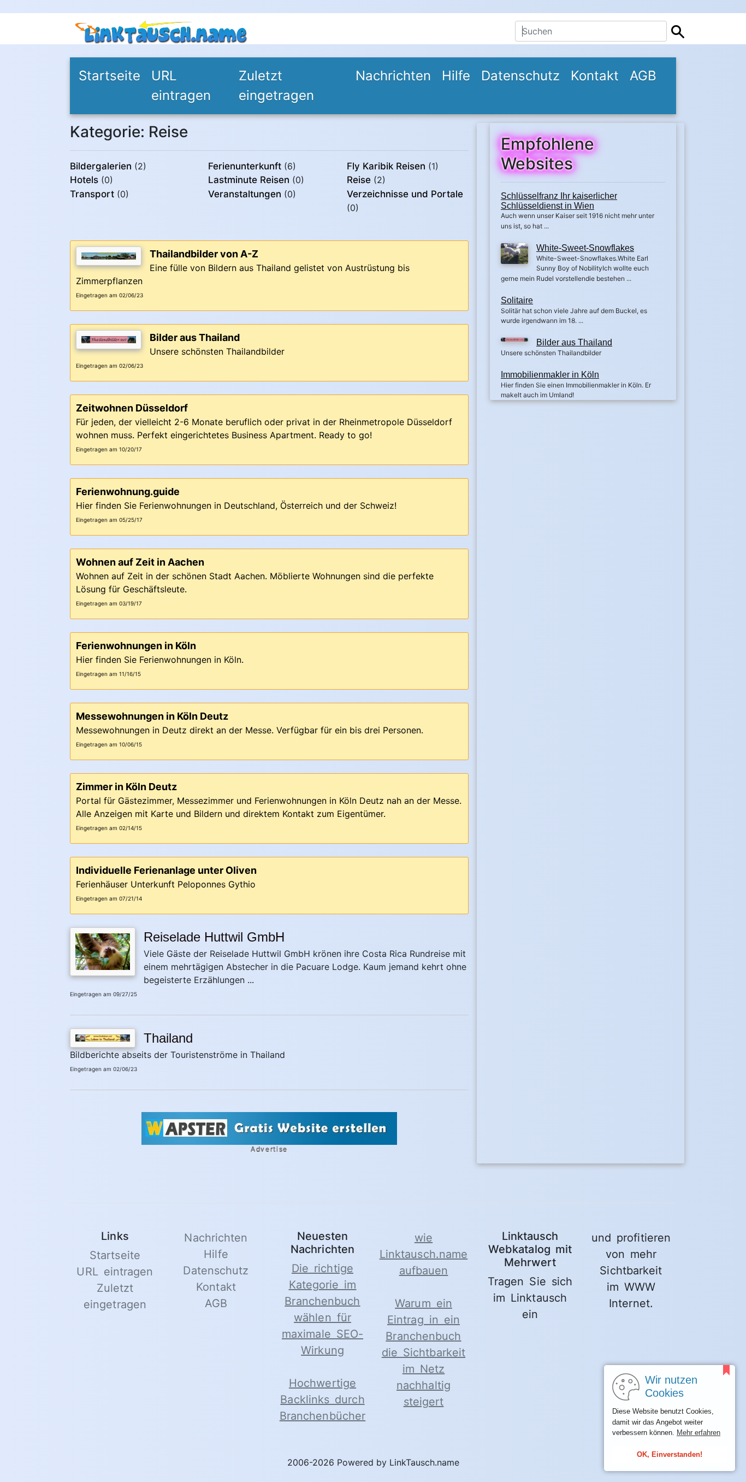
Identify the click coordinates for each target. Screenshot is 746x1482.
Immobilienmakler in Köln (550, 374)
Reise (359, 179)
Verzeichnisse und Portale (405, 194)
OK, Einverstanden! (669, 1454)
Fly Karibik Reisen (386, 166)
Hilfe (456, 76)
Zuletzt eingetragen (276, 85)
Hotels (84, 179)
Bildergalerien (101, 166)
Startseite (109, 76)
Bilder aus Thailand (574, 342)
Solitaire (517, 300)
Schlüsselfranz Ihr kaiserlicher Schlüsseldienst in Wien (559, 200)
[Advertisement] (583, 486)
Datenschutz (520, 76)
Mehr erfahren (698, 1432)
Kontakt (595, 76)
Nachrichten (393, 76)
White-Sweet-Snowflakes (585, 247)
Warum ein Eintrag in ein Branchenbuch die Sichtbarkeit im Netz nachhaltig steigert (423, 1352)
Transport (92, 194)
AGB (643, 76)
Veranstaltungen (244, 194)
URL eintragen (181, 85)
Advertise (269, 1149)
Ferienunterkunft (244, 166)
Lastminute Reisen (248, 179)
